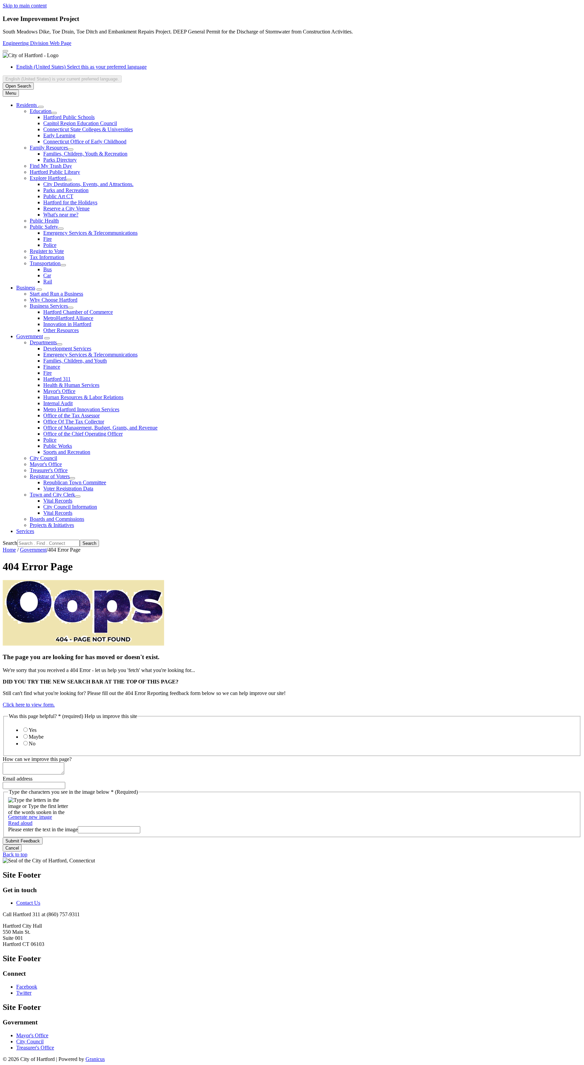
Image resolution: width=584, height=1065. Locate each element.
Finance (51, 367)
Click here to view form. (29, 705)
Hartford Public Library (55, 172)
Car (47, 275)
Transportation (45, 263)
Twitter (23, 993)
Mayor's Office (59, 391)
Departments (43, 342)
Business (25, 288)
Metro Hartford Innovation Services (81, 409)
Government (29, 336)
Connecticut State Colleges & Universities (88, 129)
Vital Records (57, 501)
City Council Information (70, 507)
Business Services (49, 306)
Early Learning (59, 135)
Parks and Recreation (66, 190)
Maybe (36, 737)
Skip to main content (25, 5)
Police (49, 245)
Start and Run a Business (56, 294)
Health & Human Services (71, 385)
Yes (32, 730)
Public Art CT (58, 196)
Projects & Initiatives (52, 525)
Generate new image (30, 817)
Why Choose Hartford (53, 300)
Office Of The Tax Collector (73, 421)
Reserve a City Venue (66, 208)
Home (9, 550)
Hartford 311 (57, 379)
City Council (43, 458)
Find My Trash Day (51, 166)
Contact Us (28, 903)
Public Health (44, 221)
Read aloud (20, 823)
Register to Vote (47, 251)
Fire (47, 239)
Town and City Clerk (52, 494)
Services (25, 531)
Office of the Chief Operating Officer (83, 434)
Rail (47, 281)
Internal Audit (58, 403)
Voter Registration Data (68, 488)
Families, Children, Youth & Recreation (85, 154)
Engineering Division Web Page (37, 43)
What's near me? (60, 214)
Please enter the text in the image (43, 829)
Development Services (67, 348)
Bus (47, 269)
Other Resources (61, 330)
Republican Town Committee (74, 482)
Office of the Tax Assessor (71, 415)
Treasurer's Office (49, 470)
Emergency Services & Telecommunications (90, 233)
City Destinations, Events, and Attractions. (88, 184)
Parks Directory (60, 160)
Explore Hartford (48, 178)
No (32, 743)
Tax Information (47, 257)
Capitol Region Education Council (80, 123)
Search (10, 543)
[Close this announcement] (5, 51)
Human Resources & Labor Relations (83, 397)
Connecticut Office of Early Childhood (84, 141)
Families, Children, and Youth (75, 361)
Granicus (95, 1059)
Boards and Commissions (57, 519)
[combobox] (62, 79)
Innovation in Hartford (67, 324)
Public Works (57, 446)
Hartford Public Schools (69, 117)
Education (40, 111)
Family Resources (49, 148)
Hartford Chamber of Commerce (78, 312)
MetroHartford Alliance (68, 318)
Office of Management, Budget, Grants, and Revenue (100, 428)
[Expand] (41, 107)
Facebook (26, 987)
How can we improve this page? (37, 759)
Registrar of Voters (50, 476)
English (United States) (81, 67)
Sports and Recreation (66, 452)
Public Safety (44, 227)
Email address (17, 779)
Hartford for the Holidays (70, 202)
